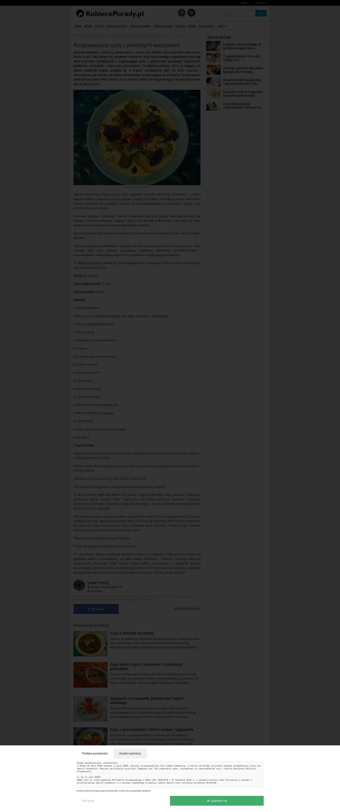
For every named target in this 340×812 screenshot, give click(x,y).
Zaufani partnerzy (130, 753)
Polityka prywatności (95, 753)
